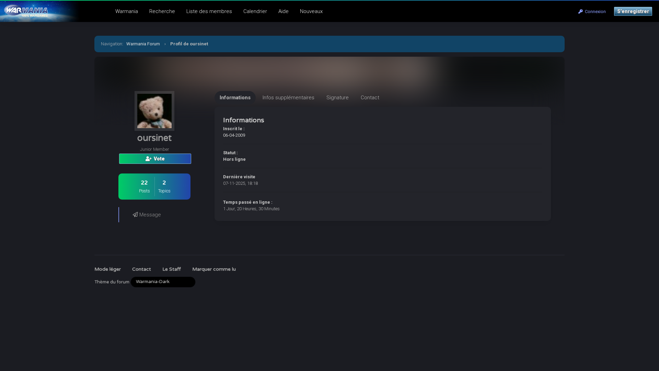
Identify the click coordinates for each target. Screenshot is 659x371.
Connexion (594, 11)
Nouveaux (311, 11)
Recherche (162, 11)
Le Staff (171, 269)
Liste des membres (209, 11)
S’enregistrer (633, 11)
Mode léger (107, 269)
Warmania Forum (143, 43)
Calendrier (255, 11)
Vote (158, 158)
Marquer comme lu (214, 269)
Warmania (126, 11)
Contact (141, 269)
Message (149, 215)
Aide (283, 11)
